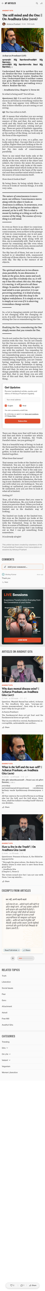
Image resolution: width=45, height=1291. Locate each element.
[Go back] (2, 3)
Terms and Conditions (32, 414)
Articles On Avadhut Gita (17, 651)
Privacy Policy (12, 416)
